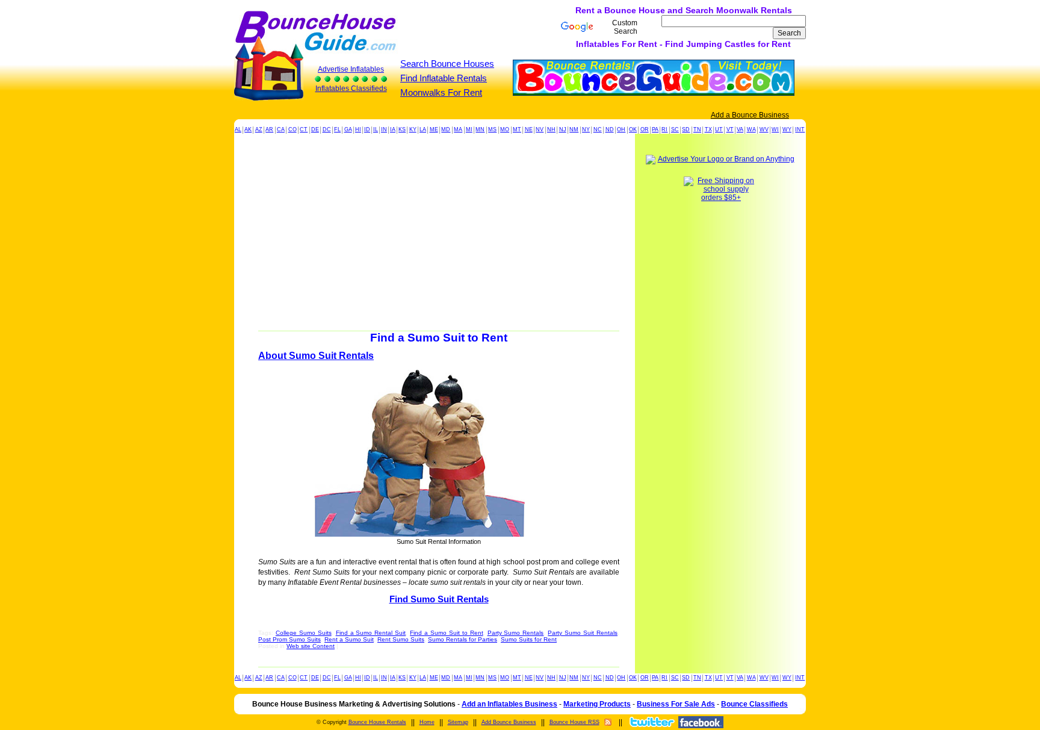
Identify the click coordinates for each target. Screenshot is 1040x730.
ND (609, 129)
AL (238, 129)
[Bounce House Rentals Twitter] (651, 722)
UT (719, 129)
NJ (562, 129)
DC (327, 129)
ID (367, 129)
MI (469, 129)
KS (402, 129)
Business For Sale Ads (676, 704)
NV (539, 129)
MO (504, 129)
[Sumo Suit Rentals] (439, 453)
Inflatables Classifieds (351, 88)
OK (633, 129)
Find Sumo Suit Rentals (439, 599)
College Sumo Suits (304, 632)
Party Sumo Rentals (516, 632)
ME (434, 129)
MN (479, 129)
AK (248, 129)
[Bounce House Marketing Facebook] (701, 722)
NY (586, 129)
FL (337, 129)
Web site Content (310, 646)
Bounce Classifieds (754, 704)
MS (492, 129)
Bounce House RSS (574, 722)
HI (358, 129)
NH (551, 129)
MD (445, 129)
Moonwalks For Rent (441, 92)
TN (697, 129)
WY (786, 129)
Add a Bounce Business (750, 115)
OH (621, 129)
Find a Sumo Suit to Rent (446, 632)
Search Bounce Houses (447, 63)
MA (458, 129)
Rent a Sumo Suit (349, 639)
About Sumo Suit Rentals (316, 356)
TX (708, 129)
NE (529, 129)
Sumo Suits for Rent (529, 639)
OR (644, 129)
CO (292, 129)
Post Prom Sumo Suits (289, 639)
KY (412, 129)
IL (375, 129)
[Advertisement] (434, 27)
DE (315, 129)
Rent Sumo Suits (400, 639)
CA (281, 129)
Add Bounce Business (508, 722)
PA (655, 129)
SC (675, 129)
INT (800, 129)
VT (730, 129)
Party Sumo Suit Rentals (583, 632)
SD (686, 129)
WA (751, 129)
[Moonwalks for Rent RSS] (608, 722)
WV (764, 129)
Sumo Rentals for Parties (462, 639)
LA (422, 129)
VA (740, 129)
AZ (258, 129)
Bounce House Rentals (377, 722)
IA (392, 129)
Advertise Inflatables (351, 69)
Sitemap (458, 722)
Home (427, 722)
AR (269, 129)
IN (384, 129)
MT (517, 129)
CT (304, 129)
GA (348, 129)
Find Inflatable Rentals (443, 78)
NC (597, 129)
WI (775, 129)
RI (664, 129)
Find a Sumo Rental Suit (371, 632)
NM (573, 129)
